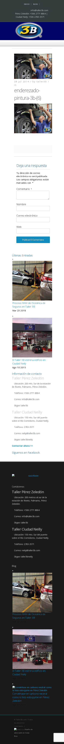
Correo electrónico (27, 215)
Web (19, 226)
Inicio (26, 4)
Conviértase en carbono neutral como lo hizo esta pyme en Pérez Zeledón (30, 697)
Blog (35, 4)
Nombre (21, 204)
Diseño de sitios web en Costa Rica (23, 732)
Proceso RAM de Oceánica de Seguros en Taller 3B (28, 304)
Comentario (24, 189)
